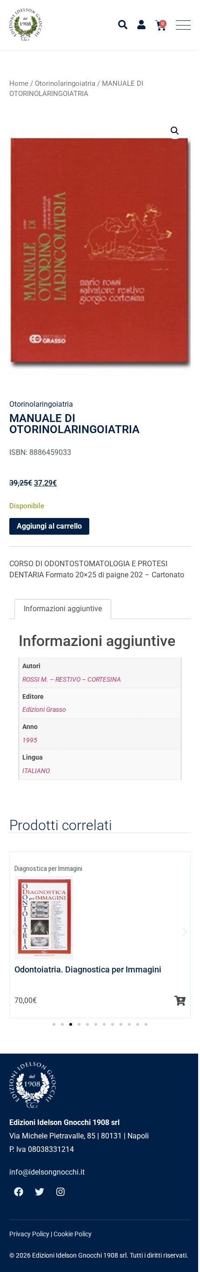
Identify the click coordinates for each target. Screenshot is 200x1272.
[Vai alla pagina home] (25, 24)
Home (18, 83)
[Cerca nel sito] (122, 24)
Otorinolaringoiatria (65, 83)
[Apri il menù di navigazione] (183, 25)
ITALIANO (36, 771)
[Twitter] (39, 1192)
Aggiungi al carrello (49, 526)
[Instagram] (60, 1192)
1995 (29, 740)
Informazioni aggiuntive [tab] (63, 608)
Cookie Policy (72, 1234)
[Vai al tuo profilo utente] (141, 24)
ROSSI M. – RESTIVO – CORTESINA (71, 680)
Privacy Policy (29, 1234)
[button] (175, 130)
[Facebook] (18, 1192)
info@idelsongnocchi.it (47, 1172)
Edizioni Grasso (44, 710)
